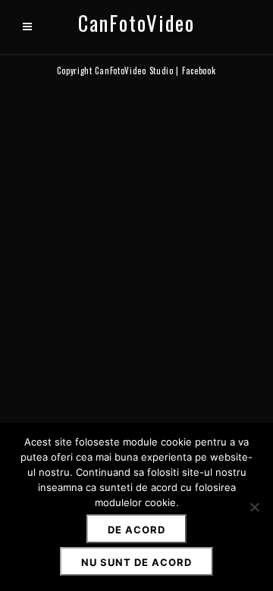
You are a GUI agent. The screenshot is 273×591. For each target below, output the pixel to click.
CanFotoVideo (136, 23)
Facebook (199, 70)
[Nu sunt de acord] (254, 506)
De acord (136, 530)
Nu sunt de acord (136, 562)
